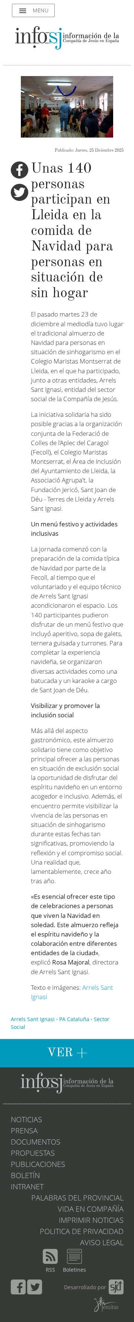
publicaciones (38, 1165)
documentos (35, 1142)
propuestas (33, 1154)
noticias (26, 1120)
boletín (25, 1176)
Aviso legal (102, 1243)
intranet (27, 1187)
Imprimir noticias (91, 1221)
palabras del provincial (77, 1198)
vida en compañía (91, 1210)
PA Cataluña (74, 1019)
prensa (24, 1131)
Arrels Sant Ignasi (33, 1019)
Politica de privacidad (82, 1232)
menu (33, 10)
